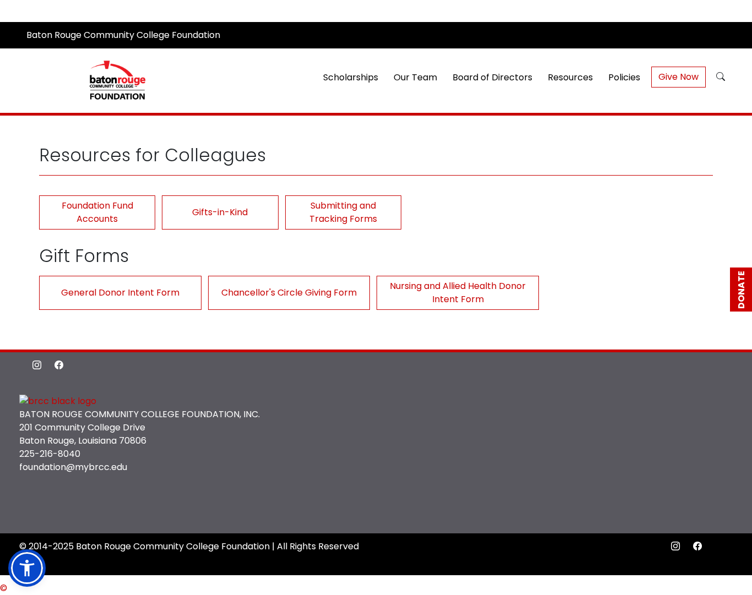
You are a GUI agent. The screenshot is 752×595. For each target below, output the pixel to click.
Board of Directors (492, 77)
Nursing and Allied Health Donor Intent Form (458, 292)
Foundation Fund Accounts (97, 212)
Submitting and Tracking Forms (343, 212)
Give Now (678, 76)
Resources (570, 77)
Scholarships (350, 77)
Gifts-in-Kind (220, 212)
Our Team (415, 77)
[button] (720, 77)
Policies (624, 77)
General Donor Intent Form (120, 292)
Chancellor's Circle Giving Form (289, 292)
